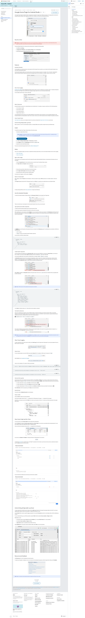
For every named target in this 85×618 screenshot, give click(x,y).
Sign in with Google (19, 153)
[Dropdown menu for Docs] (33, 1)
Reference (11, 5)
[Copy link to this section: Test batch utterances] (25, 310)
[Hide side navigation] (11, 616)
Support (16, 5)
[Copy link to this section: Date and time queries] (25, 378)
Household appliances (38, 601)
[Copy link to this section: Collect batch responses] (26, 251)
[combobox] (65, 1)
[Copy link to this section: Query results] (21, 394)
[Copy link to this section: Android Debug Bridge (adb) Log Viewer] (32, 122)
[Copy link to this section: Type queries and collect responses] (30, 206)
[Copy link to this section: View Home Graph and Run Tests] (31, 419)
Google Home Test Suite (44, 120)
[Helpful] (56, 10)
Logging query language (25, 358)
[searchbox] (6, 8)
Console (79, 1)
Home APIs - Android (6, 3)
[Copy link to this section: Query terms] (21, 351)
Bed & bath (36, 604)
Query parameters (28, 189)
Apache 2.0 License (55, 587)
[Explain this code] (55, 237)
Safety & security (37, 598)
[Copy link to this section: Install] (18, 128)
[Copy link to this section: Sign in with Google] (23, 157)
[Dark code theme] (56, 237)
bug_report (80, 3)
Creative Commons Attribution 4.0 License (37, 587)
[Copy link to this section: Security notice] (23, 39)
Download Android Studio (22, 138)
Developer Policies (49, 603)
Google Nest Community (60, 600)
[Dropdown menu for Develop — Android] (8, 6)
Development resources (49, 598)
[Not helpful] (58, 10)
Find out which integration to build (17, 609)
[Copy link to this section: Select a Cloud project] (25, 176)
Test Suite (20, 441)
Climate (36, 596)
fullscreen (82, 3)
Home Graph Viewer (18, 120)
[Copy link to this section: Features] (20, 65)
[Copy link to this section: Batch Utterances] (23, 104)
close (83, 3)
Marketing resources (49, 596)
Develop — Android (4, 5)
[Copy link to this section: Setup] (18, 149)
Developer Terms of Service (50, 602)
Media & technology (38, 599)
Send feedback (55, 12)
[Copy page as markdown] (43, 12)
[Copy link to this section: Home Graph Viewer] (24, 118)
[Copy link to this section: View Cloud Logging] (24, 87)
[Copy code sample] (58, 237)
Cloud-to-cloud (15, 600)
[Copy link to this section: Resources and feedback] (28, 556)
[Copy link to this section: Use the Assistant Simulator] (29, 193)
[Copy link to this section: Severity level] (21, 390)
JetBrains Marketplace (33, 145)
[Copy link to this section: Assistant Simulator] (23, 67)
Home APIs (25, 595)
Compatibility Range (36, 135)
